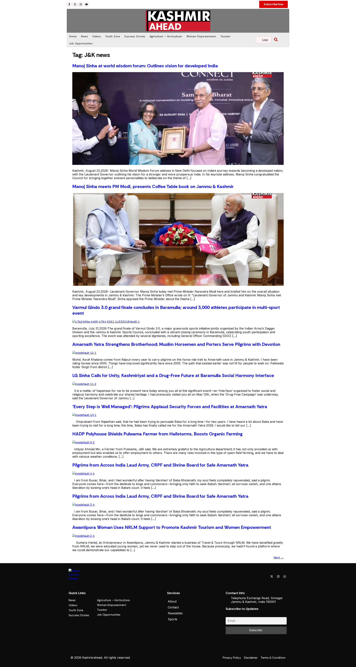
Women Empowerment (201, 36)
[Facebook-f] (69, 4)
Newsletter (175, 613)
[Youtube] (86, 4)
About (172, 601)
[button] (276, 40)
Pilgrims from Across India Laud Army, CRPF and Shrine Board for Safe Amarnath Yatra (160, 465)
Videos (96, 36)
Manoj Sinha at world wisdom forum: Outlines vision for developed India (145, 66)
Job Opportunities (81, 43)
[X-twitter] (74, 4)
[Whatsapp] (284, 576)
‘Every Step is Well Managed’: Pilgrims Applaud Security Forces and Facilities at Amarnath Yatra (169, 406)
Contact (173, 607)
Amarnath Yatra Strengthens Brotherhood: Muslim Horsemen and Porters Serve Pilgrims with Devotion (176, 344)
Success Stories (134, 36)
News (84, 36)
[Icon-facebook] (265, 576)
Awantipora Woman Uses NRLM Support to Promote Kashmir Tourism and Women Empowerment (171, 527)
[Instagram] (80, 4)
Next (279, 557)
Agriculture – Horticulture (166, 36)
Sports (172, 619)
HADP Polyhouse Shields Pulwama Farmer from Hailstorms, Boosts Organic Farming (157, 434)
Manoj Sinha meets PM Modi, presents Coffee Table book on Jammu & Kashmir (153, 186)
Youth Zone (112, 36)
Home (73, 36)
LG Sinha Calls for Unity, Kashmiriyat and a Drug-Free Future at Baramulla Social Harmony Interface (173, 375)
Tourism (225, 36)
